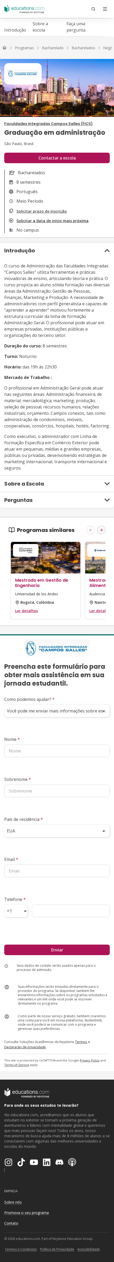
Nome (12, 739)
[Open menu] (105, 9)
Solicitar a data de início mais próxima (52, 220)
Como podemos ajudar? (29, 699)
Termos (81, 1041)
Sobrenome (17, 779)
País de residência (23, 819)
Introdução (15, 30)
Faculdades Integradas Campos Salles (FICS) (48, 123)
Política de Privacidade (57, 1249)
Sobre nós (13, 1202)
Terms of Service (16, 1065)
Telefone (15, 899)
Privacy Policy (90, 1060)
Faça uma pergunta (76, 27)
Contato (11, 1223)
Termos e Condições (21, 1249)
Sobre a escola (40, 27)
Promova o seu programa (26, 1212)
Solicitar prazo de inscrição (41, 211)
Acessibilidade (88, 1249)
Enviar (57, 950)
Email (11, 859)
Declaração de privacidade (25, 1047)
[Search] (93, 9)
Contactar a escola (57, 158)
